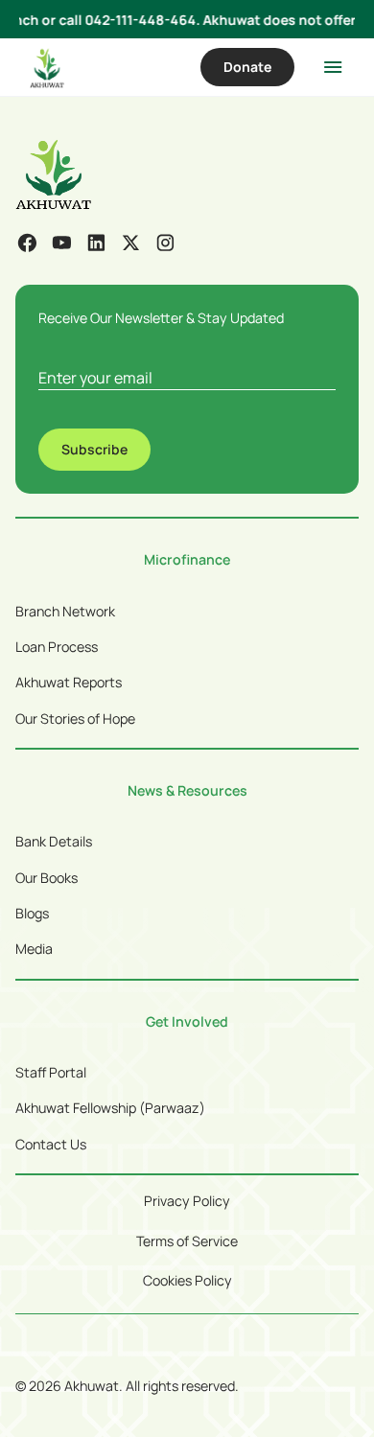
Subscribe (94, 449)
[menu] (333, 67)
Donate (247, 67)
